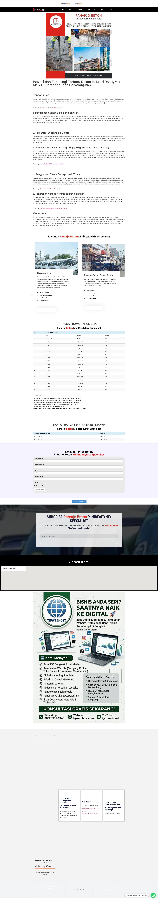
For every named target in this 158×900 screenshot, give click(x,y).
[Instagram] (95, 3)
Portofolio (91, 9)
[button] (79, 90)
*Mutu (36, 470)
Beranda (61, 9)
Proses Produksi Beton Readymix (50, 189)
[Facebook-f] (91, 3)
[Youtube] (98, 3)
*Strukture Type (39, 464)
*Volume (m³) (38, 476)
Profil (71, 9)
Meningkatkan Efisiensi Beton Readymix (52, 164)
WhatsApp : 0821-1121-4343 (91, 808)
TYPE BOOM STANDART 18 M (42, 433)
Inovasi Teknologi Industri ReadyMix (51, 108)
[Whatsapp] (74, 889)
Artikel (111, 9)
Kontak (102, 9)
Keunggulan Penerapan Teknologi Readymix (53, 208)
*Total (36, 482)
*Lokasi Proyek (38, 458)
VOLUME (102, 433)
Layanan (80, 9)
